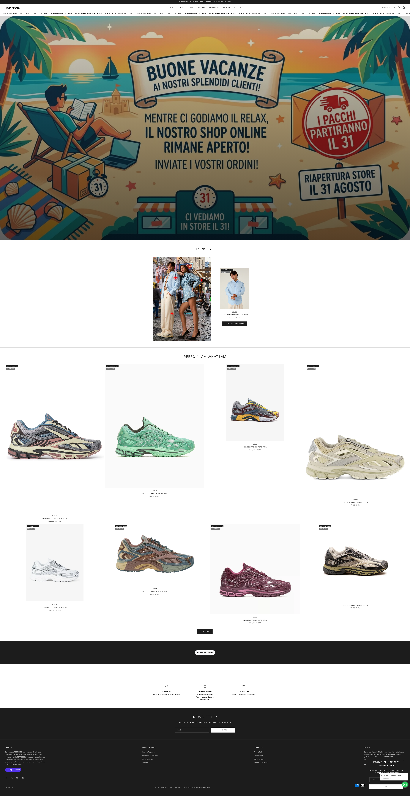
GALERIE (234, 312)
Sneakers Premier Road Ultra (54, 519)
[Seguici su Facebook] (6, 778)
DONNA (181, 7)
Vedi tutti (205, 631)
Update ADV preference (203, 787)
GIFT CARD (238, 7)
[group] (205, 128)
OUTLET (171, 7)
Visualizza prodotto (234, 324)
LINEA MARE (214, 7)
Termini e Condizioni (261, 763)
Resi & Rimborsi (147, 759)
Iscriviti (386, 787)
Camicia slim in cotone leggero (234, 315)
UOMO (190, 7)
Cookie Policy (258, 756)
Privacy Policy (258, 752)
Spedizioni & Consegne (150, 756)
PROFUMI (226, 7)
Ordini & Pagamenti (148, 752)
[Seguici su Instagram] (17, 778)
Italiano (385, 7)
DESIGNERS (201, 7)
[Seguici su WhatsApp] (23, 778)
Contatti (145, 763)
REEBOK (54, 515)
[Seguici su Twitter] (12, 778)
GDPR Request (259, 759)
